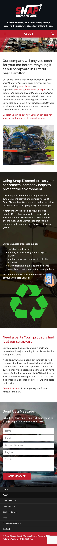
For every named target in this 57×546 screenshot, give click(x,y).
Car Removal (8, 500)
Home (5, 489)
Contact (6, 529)
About (5, 495)
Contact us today (12, 388)
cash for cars (26, 86)
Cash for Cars (9, 512)
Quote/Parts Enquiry (12, 523)
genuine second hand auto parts (31, 89)
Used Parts (7, 506)
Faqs (5, 518)
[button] (5, 34)
